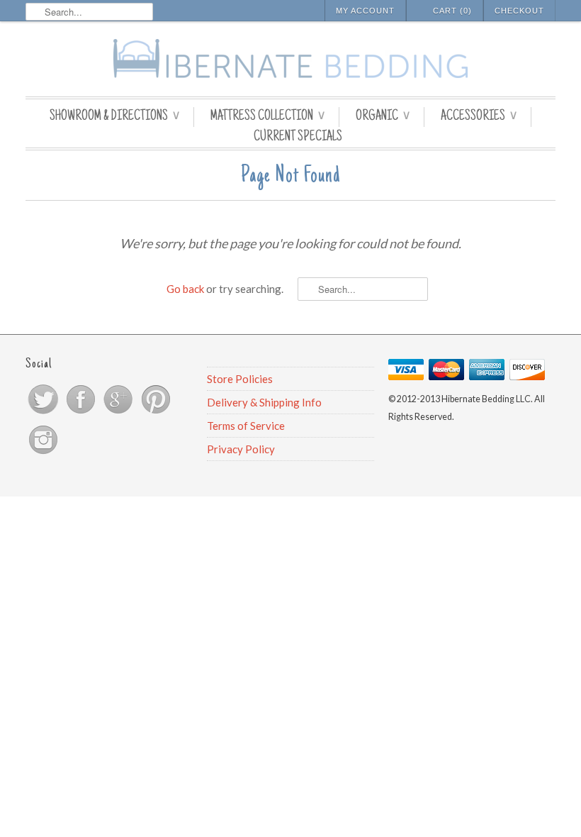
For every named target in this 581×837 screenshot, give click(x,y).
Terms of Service (246, 425)
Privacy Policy (241, 449)
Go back (185, 288)
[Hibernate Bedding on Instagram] (43, 453)
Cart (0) (452, 10)
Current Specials (298, 137)
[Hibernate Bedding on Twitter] (44, 412)
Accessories (479, 117)
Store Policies (240, 378)
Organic (383, 117)
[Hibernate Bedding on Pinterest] (156, 412)
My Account (365, 10)
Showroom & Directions (114, 117)
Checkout (519, 10)
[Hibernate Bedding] (290, 60)
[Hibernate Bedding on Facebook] (82, 412)
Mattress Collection (267, 117)
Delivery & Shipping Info (264, 402)
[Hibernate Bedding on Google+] (119, 412)
